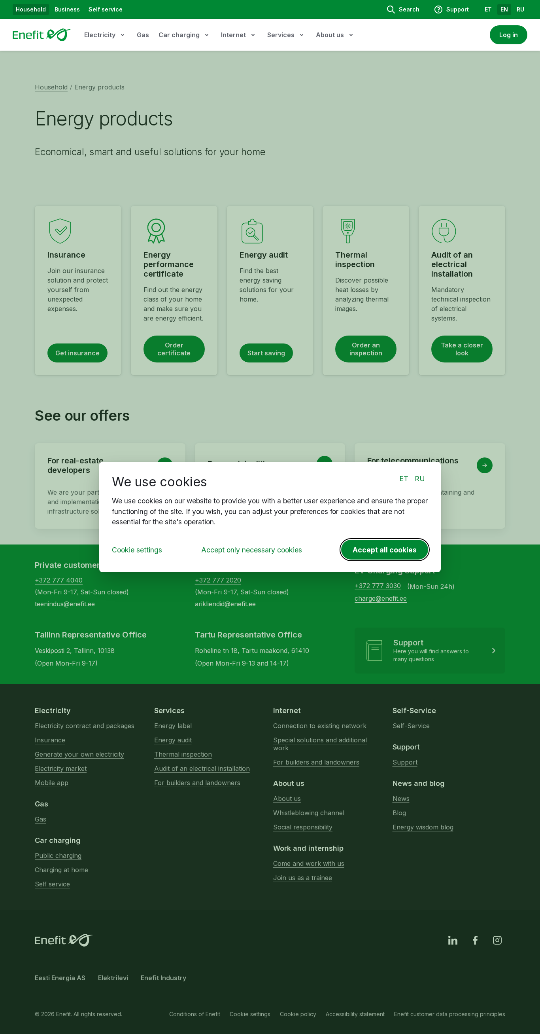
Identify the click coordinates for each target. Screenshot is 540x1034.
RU (420, 478)
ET (403, 478)
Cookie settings (137, 550)
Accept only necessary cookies (251, 550)
